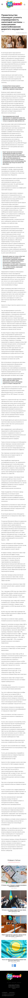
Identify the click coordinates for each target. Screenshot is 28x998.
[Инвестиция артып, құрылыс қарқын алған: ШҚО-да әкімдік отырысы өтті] (14, 924)
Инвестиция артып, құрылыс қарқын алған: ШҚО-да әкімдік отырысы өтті (14, 935)
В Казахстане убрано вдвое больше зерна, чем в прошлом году (14, 910)
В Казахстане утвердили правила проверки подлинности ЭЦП (14, 886)
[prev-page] (13, 965)
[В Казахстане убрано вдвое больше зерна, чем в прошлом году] (14, 899)
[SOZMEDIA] (14, 4)
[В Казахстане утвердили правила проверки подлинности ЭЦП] (14, 874)
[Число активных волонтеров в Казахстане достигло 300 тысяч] (14, 949)
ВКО (3, 31)
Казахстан (14, 882)
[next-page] (15, 965)
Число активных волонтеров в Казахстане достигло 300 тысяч (14, 960)
